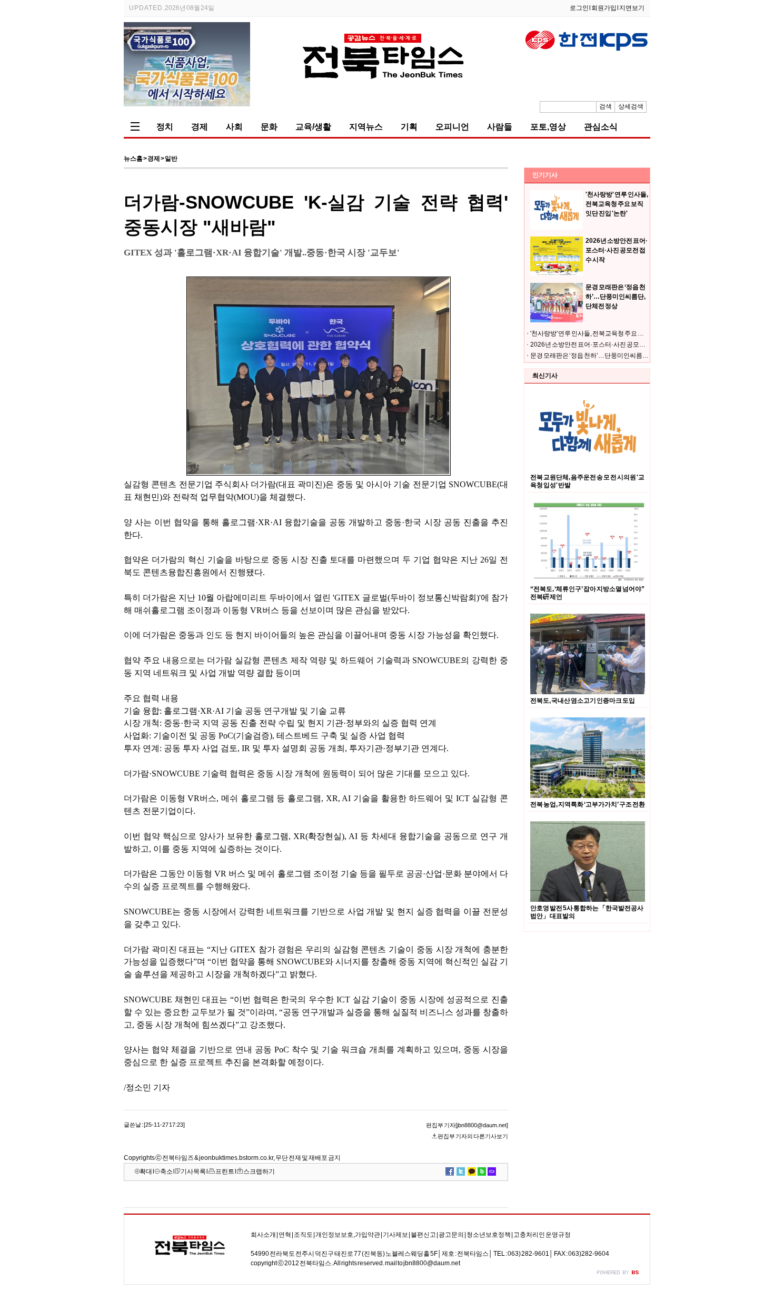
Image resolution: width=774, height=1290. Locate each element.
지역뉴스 (366, 126)
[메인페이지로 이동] (387, 93)
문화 (269, 126)
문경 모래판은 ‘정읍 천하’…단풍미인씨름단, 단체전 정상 (616, 296)
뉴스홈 (133, 158)
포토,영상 (548, 126)
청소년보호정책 (489, 1234)
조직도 (303, 1234)
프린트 (224, 1171)
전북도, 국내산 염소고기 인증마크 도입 (582, 700)
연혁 (285, 1234)
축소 (166, 1171)
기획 (409, 126)
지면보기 (631, 8)
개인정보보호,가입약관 (347, 1234)
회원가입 (604, 8)
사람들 (499, 126)
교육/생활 (313, 126)
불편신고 (423, 1234)
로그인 (579, 8)
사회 (234, 126)
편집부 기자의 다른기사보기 (473, 1136)
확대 (146, 1171)
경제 (199, 126)
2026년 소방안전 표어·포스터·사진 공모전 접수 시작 (617, 250)
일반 (171, 158)
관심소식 (601, 126)
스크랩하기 (259, 1171)
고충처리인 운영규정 (542, 1234)
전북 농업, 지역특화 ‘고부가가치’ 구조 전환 (587, 804)
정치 (164, 126)
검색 (605, 106)
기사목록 (193, 1171)
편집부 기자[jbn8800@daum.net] (467, 1125)
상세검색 (630, 106)
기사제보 (395, 1234)
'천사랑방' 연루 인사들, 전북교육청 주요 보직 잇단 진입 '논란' (617, 204)
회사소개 (263, 1234)
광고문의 (451, 1234)
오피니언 (452, 126)
